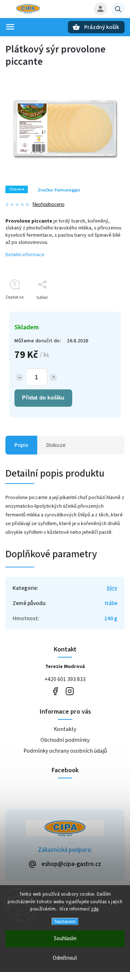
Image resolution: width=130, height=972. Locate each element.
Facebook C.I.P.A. (55, 691)
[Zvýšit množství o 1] (53, 377)
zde (95, 909)
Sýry (112, 588)
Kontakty (65, 729)
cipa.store (69, 691)
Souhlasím (65, 938)
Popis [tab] (21, 445)
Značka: (59, 190)
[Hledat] (118, 9)
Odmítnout (65, 958)
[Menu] (10, 26)
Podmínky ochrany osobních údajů (65, 751)
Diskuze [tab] (56, 445)
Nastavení (65, 921)
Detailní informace (24, 254)
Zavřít (102, 310)
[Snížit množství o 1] (19, 377)
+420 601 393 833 (65, 679)
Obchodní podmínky (65, 740)
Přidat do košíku (43, 397)
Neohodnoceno (48, 204)
